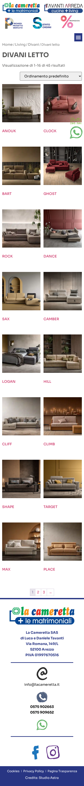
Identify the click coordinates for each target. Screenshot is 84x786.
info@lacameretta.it (42, 684)
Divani (33, 44)
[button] (78, 37)
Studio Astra (48, 778)
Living (20, 44)
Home (7, 44)
